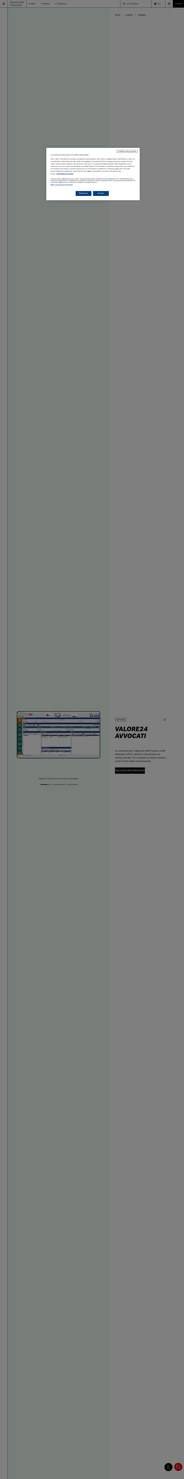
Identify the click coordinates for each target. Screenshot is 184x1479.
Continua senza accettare (127, 151)
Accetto (101, 193)
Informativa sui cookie (64, 174)
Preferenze (83, 193)
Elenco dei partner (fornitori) (62, 185)
